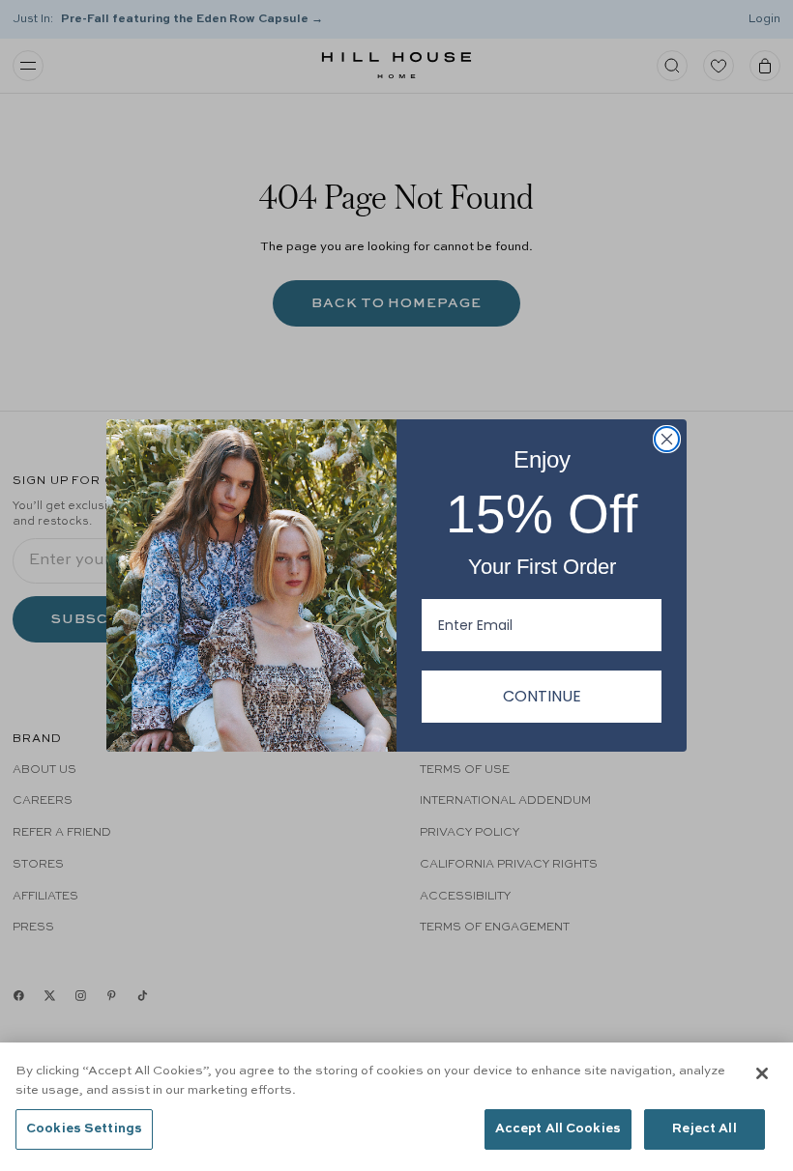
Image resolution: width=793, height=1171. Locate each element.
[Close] (762, 1073)
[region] (396, 1106)
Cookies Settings (84, 1129)
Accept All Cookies (558, 1129)
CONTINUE (542, 696)
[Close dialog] (667, 439)
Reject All (704, 1129)
